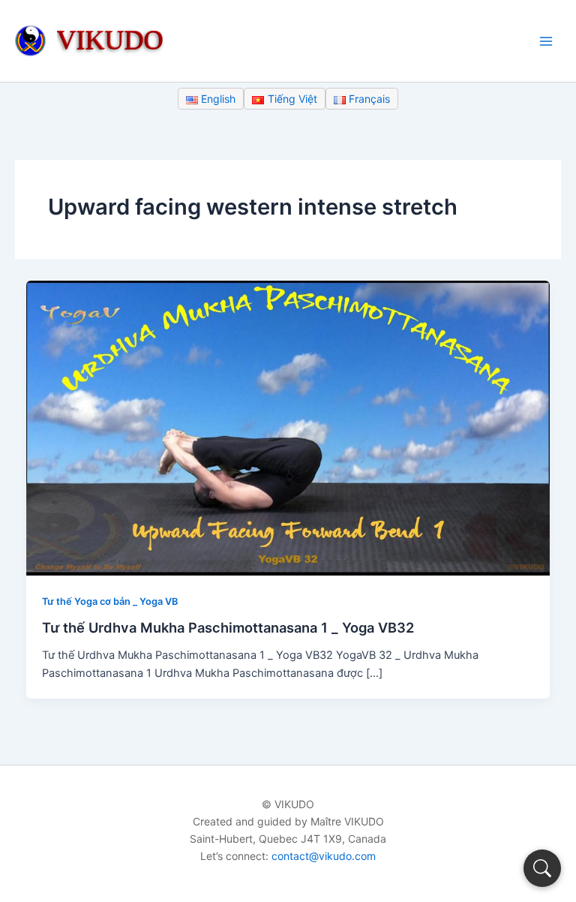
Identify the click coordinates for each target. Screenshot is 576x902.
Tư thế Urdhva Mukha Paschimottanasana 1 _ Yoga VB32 (228, 627)
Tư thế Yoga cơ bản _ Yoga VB (110, 601)
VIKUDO (110, 39)
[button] (542, 868)
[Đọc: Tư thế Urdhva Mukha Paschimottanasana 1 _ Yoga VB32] (288, 427)
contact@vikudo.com (324, 855)
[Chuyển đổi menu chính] (546, 41)
